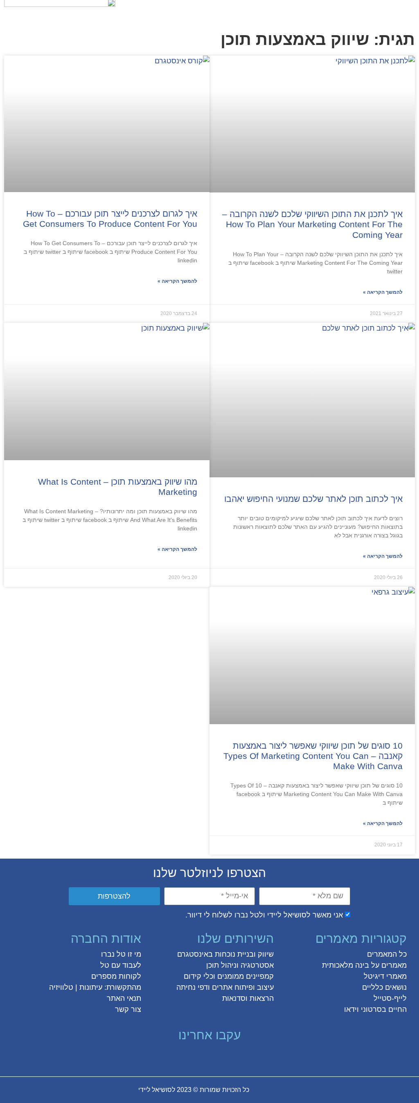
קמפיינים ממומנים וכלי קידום (229, 976)
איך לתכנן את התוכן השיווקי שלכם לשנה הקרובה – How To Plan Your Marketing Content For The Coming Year (312, 224)
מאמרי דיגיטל (385, 976)
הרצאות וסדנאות (248, 998)
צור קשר (128, 1009)
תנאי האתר (124, 998)
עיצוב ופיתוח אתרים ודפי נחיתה (225, 987)
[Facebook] (246, 1056)
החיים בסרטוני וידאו (375, 1009)
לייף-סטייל (390, 998)
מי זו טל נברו (121, 954)
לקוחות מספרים (116, 976)
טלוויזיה (61, 987)
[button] (408, 11)
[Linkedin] (187, 1056)
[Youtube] (172, 1056)
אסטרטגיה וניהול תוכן (240, 965)
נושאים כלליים (384, 987)
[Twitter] (231, 1056)
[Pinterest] (202, 1056)
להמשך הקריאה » (383, 292)
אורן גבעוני (68, 1089)
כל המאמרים (387, 954)
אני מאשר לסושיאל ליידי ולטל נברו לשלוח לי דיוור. (264, 915)
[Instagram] (217, 1056)
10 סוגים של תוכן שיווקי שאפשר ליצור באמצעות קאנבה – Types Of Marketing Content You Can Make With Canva (313, 756)
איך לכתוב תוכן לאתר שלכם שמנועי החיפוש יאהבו (313, 498)
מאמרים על (388, 965)
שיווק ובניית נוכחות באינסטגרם (225, 954)
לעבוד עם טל (120, 965)
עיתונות (90, 987)
